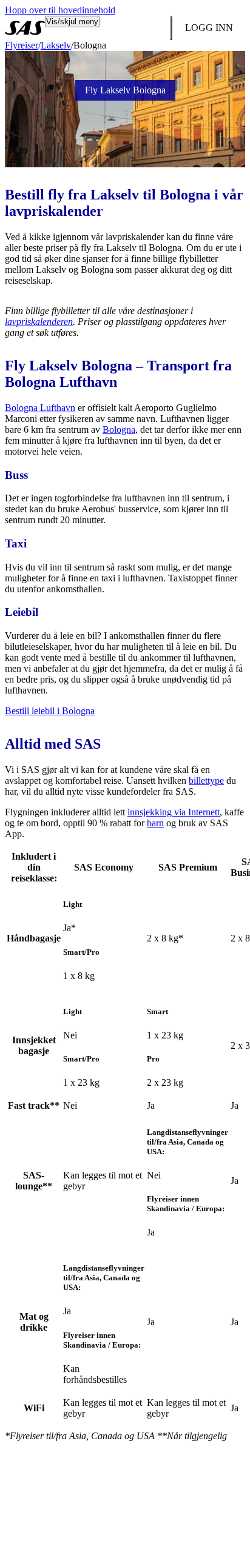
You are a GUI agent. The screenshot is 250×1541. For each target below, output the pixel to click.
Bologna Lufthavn (40, 408)
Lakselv (56, 45)
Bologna (119, 429)
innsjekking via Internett (173, 812)
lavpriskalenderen (39, 321)
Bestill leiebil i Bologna (50, 711)
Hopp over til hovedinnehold (60, 10)
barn (155, 823)
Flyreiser (21, 45)
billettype (206, 780)
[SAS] (25, 28)
